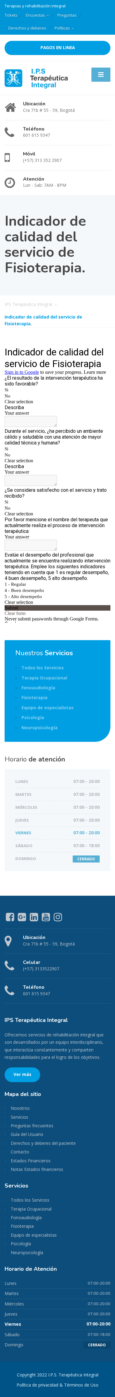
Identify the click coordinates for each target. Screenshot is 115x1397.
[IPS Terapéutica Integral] (36, 77)
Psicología (32, 717)
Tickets (11, 15)
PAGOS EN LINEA (57, 47)
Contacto (20, 1152)
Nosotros (20, 1108)
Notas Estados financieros (37, 1169)
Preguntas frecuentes (32, 1126)
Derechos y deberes (27, 28)
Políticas (62, 28)
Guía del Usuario (27, 1134)
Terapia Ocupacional (44, 678)
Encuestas (35, 15)
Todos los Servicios (42, 668)
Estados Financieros (31, 1161)
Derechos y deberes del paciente (43, 1143)
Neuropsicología (39, 727)
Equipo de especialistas (47, 707)
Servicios (19, 1117)
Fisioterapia (34, 697)
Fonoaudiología (38, 688)
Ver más (22, 1074)
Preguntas (67, 15)
